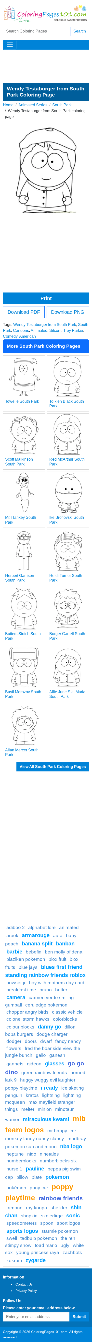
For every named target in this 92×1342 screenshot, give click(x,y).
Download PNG (67, 312)
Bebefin (33, 951)
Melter (27, 1109)
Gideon (34, 1063)
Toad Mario (46, 1245)
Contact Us (24, 1284)
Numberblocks (21, 1160)
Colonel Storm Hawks (28, 1019)
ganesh (57, 1055)
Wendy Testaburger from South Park (44, 325)
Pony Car (39, 1187)
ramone (14, 1207)
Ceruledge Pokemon (46, 1004)
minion (45, 1109)
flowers (13, 1048)
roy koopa (36, 1207)
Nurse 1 (14, 1168)
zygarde (36, 1260)
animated (69, 927)
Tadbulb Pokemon (38, 1238)
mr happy (57, 1130)
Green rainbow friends (44, 1072)
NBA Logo (71, 1146)
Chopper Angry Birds (27, 1012)
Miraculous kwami (46, 1119)
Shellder (59, 1207)
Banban (65, 944)
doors (31, 1041)
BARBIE (14, 952)
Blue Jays (28, 967)
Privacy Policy (26, 1291)
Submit (79, 1317)
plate (37, 1177)
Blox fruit (57, 959)
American (27, 336)
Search (79, 31)
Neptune (15, 1154)
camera (15, 997)
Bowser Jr (16, 982)
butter (61, 989)
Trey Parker (73, 330)
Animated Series (32, 105)
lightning (51, 1095)
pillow (22, 1177)
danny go (49, 1027)
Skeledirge (52, 1215)
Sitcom (55, 330)
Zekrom (14, 1260)
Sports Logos (22, 1231)
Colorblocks (65, 1019)
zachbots (72, 1252)
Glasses (54, 1064)
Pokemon (57, 1177)
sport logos (68, 1223)
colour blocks (20, 1026)
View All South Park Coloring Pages (53, 767)
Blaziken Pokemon (25, 959)
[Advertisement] (46, 66)
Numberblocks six (58, 1160)
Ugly (65, 1245)
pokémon (16, 1187)
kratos (32, 1095)
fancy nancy (68, 1041)
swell (11, 1238)
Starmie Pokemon (59, 1231)
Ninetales (49, 1154)
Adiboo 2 (15, 927)
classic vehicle (67, 1012)
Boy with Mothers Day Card (56, 982)
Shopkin (29, 1215)
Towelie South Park (22, 401)
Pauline (35, 1169)
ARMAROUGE (36, 935)
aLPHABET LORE (42, 927)
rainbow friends (61, 1198)
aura (58, 935)
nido (31, 1154)
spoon (46, 1223)
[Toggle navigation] (10, 45)
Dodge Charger (52, 1034)
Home (8, 105)
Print (46, 298)
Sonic (73, 1215)
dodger (13, 1041)
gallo (41, 1055)
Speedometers (21, 1223)
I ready (49, 1088)
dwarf (46, 1041)
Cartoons (21, 330)
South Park (62, 105)
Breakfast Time (21, 989)
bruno (45, 989)
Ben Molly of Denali (64, 951)
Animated (39, 330)
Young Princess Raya (37, 1252)
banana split (37, 944)
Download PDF (24, 312)
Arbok (12, 935)
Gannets (15, 1063)
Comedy (10, 336)
